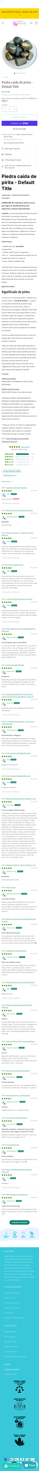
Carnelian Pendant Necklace (16, 488)
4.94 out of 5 (25, 447)
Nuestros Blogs (9, 1337)
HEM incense (11, 887)
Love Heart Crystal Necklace (16, 1118)
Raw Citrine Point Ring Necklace (18, 1071)
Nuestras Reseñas (10, 1352)
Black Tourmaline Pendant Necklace (19, 510)
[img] (19, 447)
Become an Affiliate (11, 1347)
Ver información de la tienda (14, 142)
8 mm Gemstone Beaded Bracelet (18, 753)
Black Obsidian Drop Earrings (17, 1194)
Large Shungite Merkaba (15, 665)
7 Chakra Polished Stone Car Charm (19, 599)
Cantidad (4, 105)
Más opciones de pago (19, 128)
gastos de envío (8, 94)
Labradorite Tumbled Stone (16, 951)
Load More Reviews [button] (19, 1222)
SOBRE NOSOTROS (10, 1332)
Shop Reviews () (9, 475)
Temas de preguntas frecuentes (15, 1357)
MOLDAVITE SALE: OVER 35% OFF (19, 11)
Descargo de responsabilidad (14, 1318)
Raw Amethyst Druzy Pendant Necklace (20, 982)
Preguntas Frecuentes (12, 1293)
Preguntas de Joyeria (11, 1308)
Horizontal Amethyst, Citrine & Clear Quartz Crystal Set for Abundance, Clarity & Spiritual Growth (17, 696)
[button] (2, 23)
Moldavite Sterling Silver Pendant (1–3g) (21, 799)
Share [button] (6, 77)
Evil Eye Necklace (12, 1145)
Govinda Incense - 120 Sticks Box (18, 1095)
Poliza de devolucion (11, 1303)
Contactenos (8, 1313)
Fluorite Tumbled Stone (14, 565)
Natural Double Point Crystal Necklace (20, 1041)
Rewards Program (10, 1342)
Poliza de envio (9, 1298)
